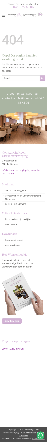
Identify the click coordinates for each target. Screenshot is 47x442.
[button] (3, 15)
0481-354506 (8, 173)
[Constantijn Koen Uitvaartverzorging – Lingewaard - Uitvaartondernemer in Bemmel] (25, 16)
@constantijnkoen (13, 348)
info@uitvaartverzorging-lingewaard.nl (21, 170)
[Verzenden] (42, 78)
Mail (21, 98)
